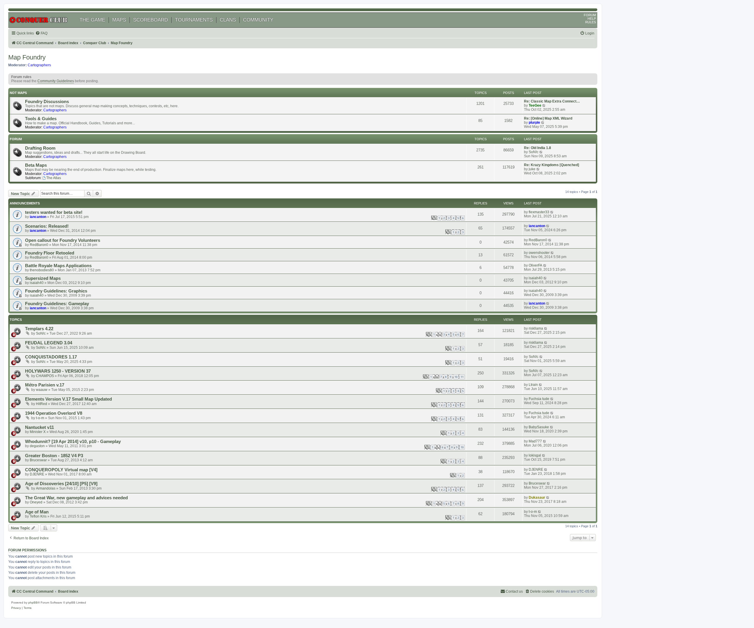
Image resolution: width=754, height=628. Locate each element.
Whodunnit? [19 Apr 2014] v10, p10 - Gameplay (73, 441)
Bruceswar (38, 460)
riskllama (536, 328)
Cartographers (39, 65)
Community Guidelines (55, 81)
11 (462, 377)
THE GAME (92, 20)
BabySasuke (539, 427)
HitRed (41, 404)
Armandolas (45, 488)
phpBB (33, 602)
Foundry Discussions (47, 101)
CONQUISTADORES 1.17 (51, 357)
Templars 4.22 (39, 328)
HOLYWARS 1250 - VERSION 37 (58, 371)
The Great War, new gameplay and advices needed (76, 497)
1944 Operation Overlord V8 (53, 413)
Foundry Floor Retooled (49, 253)
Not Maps (18, 93)
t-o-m (40, 418)
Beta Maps (36, 165)
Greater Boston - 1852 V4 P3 (54, 455)
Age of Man (37, 512)
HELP (592, 18)
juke (532, 169)
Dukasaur (537, 497)
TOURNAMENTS (194, 20)
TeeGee (535, 105)
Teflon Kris (38, 516)
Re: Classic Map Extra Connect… (552, 101)
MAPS (119, 20)
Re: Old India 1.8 (537, 148)
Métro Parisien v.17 (44, 385)
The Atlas (53, 178)
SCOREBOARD (150, 20)
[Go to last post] (552, 212)
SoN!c (533, 152)
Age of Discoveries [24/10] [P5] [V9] (61, 483)
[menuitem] (41, 33)
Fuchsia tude (539, 399)
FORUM (590, 15)
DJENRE (37, 474)
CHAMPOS (45, 376)
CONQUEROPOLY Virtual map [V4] (61, 469)
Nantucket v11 (39, 427)
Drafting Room (40, 148)
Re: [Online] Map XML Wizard (548, 118)
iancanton (38, 217)
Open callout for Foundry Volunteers (62, 240)
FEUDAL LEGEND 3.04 (48, 343)
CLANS (228, 20)
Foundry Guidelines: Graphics (56, 291)
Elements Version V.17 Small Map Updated (68, 399)
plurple (534, 122)
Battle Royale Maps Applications (58, 265)
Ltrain (533, 385)
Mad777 (535, 441)
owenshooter (539, 253)
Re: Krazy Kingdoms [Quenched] (551, 165)
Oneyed (36, 502)
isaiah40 (37, 283)
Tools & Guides (41, 118)
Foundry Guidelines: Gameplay (57, 303)
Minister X (38, 432)
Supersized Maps (43, 278)
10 (455, 377)
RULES (590, 22)
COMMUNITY (258, 20)
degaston (37, 446)
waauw (41, 390)
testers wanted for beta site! (53, 212)
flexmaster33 (539, 212)
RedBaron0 (39, 245)
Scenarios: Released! (47, 226)
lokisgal (535, 455)
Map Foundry (27, 57)
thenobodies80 (42, 270)
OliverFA (535, 265)
